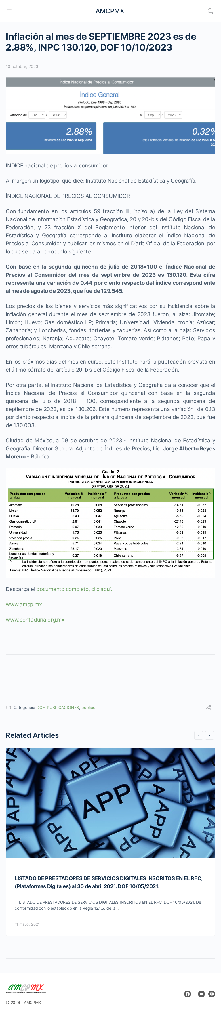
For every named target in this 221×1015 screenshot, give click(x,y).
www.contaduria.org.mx (35, 619)
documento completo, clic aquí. (74, 589)
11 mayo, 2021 (27, 924)
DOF (41, 707)
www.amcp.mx (24, 604)
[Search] (210, 11)
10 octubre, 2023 (22, 66)
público (88, 707)
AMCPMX (110, 11)
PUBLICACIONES (63, 707)
